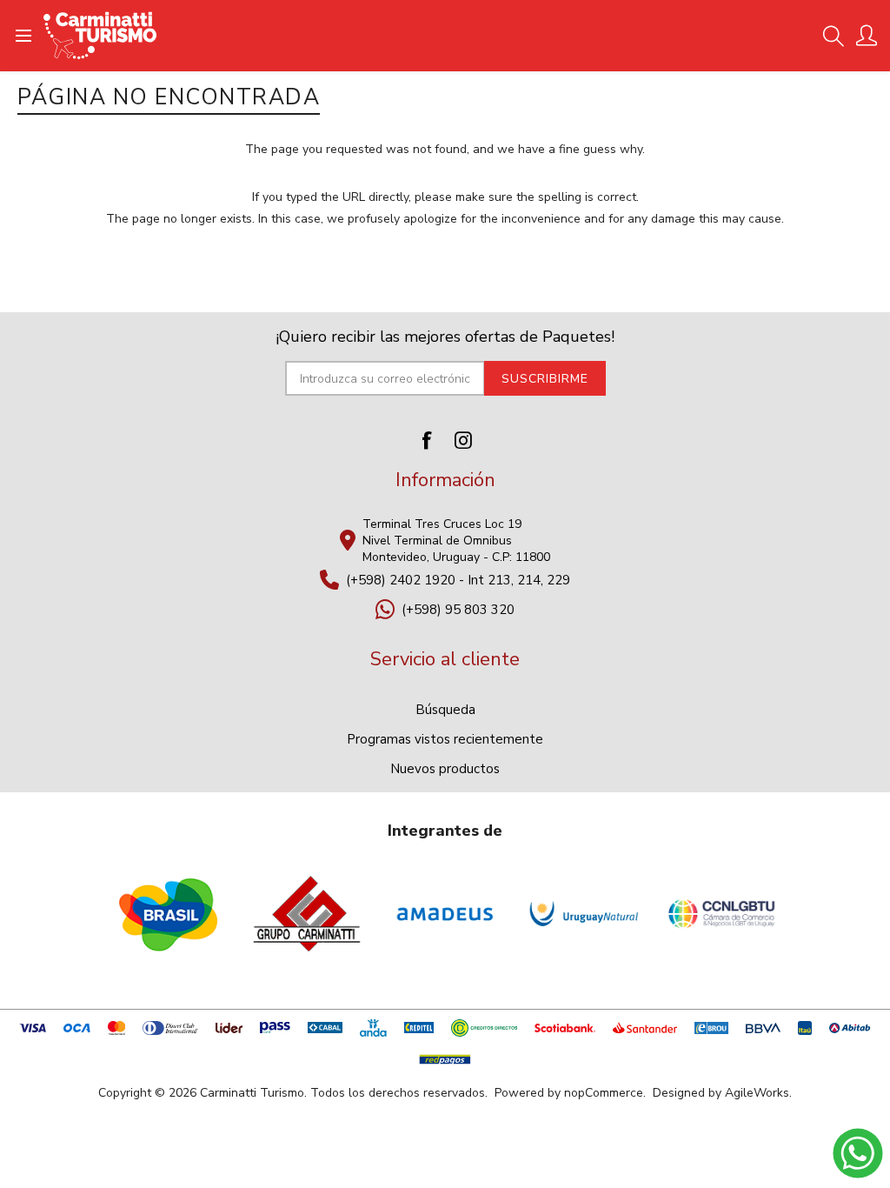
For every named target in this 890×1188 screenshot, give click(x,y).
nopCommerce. (605, 1093)
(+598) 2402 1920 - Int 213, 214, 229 (458, 580)
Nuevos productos (445, 769)
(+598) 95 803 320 (458, 609)
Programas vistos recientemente (445, 739)
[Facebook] (427, 440)
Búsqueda (445, 709)
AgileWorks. (758, 1093)
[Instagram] (463, 440)
